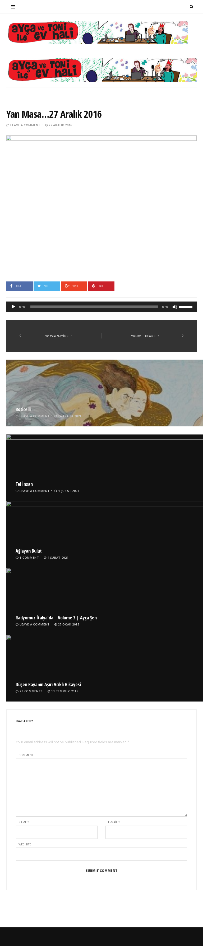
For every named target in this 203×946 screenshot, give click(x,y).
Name (24, 822)
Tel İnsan (24, 484)
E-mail (114, 822)
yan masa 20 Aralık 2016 (58, 335)
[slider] (186, 306)
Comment (26, 755)
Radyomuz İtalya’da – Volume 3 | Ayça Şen (56, 617)
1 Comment (29, 557)
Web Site (25, 844)
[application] (101, 307)
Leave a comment (25, 125)
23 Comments (31, 691)
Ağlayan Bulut (29, 551)
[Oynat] (13, 306)
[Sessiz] (175, 306)
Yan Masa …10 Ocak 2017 (145, 335)
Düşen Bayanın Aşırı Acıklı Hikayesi (48, 684)
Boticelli (23, 409)
